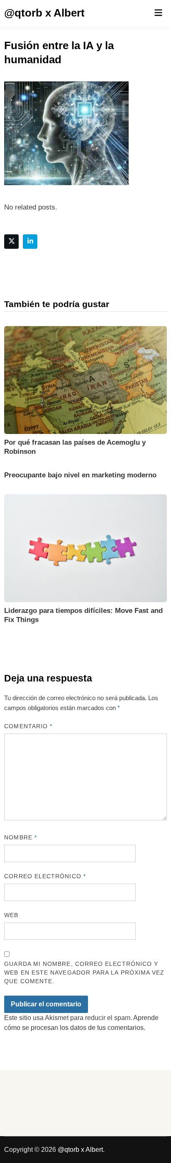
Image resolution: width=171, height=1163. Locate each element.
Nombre (20, 837)
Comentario (28, 726)
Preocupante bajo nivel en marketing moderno (80, 475)
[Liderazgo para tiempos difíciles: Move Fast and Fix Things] (85, 547)
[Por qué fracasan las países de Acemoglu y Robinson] (85, 379)
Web (11, 915)
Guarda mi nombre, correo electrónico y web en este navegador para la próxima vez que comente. (84, 972)
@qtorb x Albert (44, 13)
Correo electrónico (45, 876)
